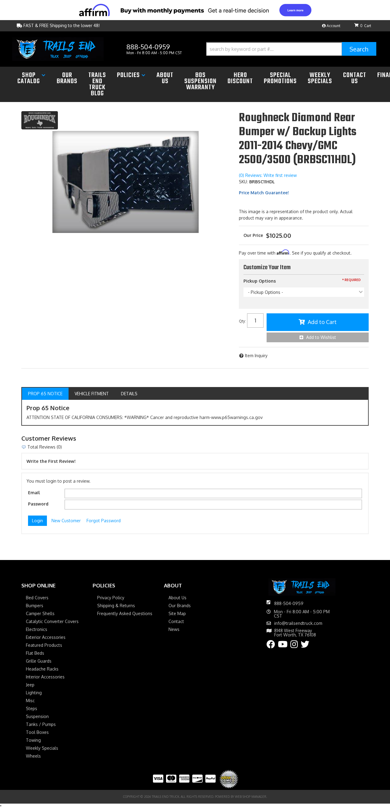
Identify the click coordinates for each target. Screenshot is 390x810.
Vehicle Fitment (92, 393)
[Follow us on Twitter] (305, 645)
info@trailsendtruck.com (298, 623)
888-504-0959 (288, 603)
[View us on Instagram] (294, 645)
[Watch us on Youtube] (283, 645)
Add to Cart (322, 322)
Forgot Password (104, 520)
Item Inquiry (256, 355)
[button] (291, 49)
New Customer (66, 520)
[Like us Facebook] (271, 645)
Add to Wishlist (321, 337)
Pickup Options (259, 281)
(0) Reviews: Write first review (268, 175)
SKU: (243, 181)
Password (38, 503)
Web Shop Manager (250, 796)
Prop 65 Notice (45, 393)
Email (34, 492)
